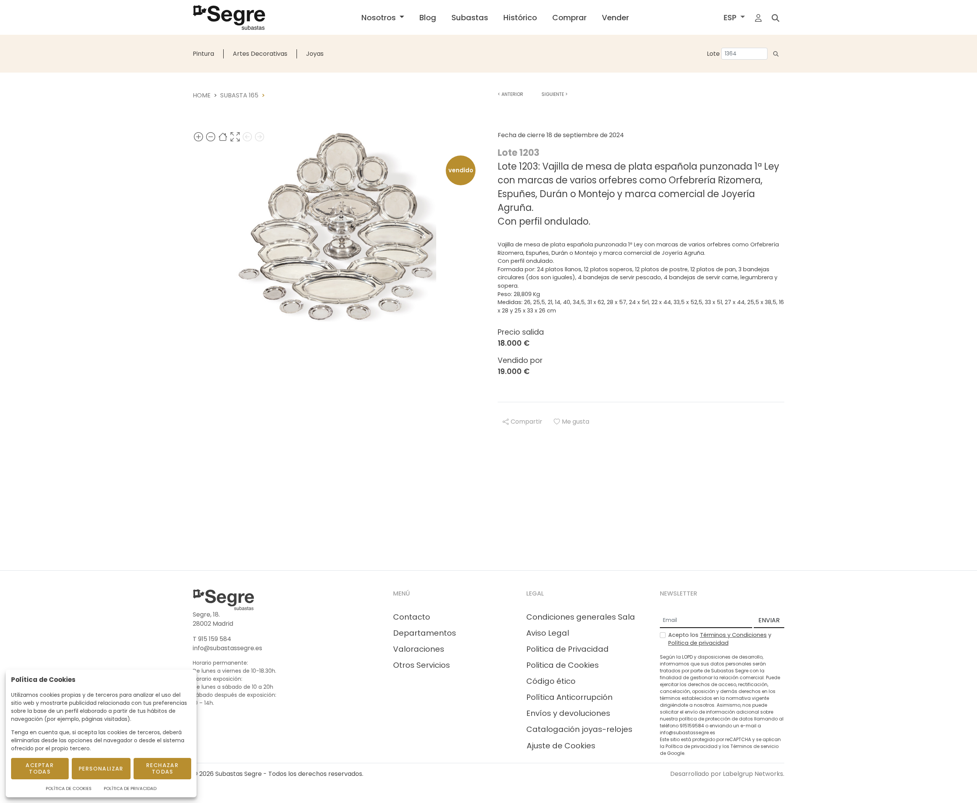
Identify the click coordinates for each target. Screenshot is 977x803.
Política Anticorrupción (569, 697)
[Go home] (222, 136)
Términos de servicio (754, 746)
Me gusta (575, 421)
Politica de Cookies (562, 665)
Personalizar (101, 768)
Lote (713, 53)
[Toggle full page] (235, 136)
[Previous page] (247, 136)
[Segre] (229, 17)
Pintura (203, 53)
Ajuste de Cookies (561, 745)
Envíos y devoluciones (568, 713)
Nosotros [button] (379, 17)
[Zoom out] (210, 136)
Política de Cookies (69, 788)
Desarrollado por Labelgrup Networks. (727, 773)
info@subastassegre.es (227, 648)
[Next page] (259, 136)
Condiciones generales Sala (580, 617)
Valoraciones (418, 649)
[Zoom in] (198, 136)
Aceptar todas (40, 768)
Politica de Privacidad (567, 649)
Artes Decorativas (260, 53)
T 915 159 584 (212, 639)
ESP (731, 17)
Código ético (551, 681)
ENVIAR (769, 620)
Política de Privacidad (130, 788)
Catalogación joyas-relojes (579, 729)
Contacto (411, 617)
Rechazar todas (162, 768)
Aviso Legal (547, 633)
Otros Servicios (421, 665)
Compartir (526, 421)
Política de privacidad (698, 643)
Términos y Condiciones (733, 635)
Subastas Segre (238, 773)
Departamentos (424, 633)
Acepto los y (719, 639)
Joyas (315, 53)
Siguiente (554, 94)
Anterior (510, 94)
